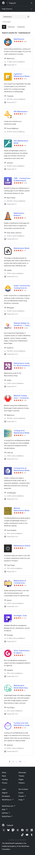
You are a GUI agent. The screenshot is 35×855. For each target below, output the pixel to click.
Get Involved (23, 789)
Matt (4, 809)
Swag (21, 800)
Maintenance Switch (22, 546)
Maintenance (19, 39)
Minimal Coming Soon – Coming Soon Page (22, 397)
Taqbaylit (10, 825)
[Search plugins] (28, 17)
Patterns (21, 783)
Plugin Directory (7, 9)
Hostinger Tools (20, 616)
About (4, 772)
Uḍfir (24, 761)
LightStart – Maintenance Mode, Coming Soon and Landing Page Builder (22, 75)
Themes (21, 776)
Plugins (20, 779)
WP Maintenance (21, 111)
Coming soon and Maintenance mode (21, 724)
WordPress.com (8, 806)
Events (20, 793)
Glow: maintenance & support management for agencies (21, 652)
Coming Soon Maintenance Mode (21, 432)
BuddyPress (7, 816)
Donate (22, 796)
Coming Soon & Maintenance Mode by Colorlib (21, 469)
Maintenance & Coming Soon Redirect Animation (21, 582)
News (4, 776)
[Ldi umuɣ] (32, 3)
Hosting (4, 779)
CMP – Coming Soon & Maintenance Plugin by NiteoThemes (22, 179)
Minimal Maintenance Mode (21, 509)
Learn (4, 789)
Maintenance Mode (21, 248)
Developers (6, 796)
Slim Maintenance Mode (21, 142)
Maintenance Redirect (19, 214)
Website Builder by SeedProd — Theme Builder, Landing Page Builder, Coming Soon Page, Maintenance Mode (22, 324)
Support (5, 793)
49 (20, 762)
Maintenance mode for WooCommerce (22, 364)
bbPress (6, 813)
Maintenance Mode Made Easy (21, 686)
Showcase (22, 772)
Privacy (4, 783)
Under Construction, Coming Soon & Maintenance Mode (22, 287)
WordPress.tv (8, 800)
